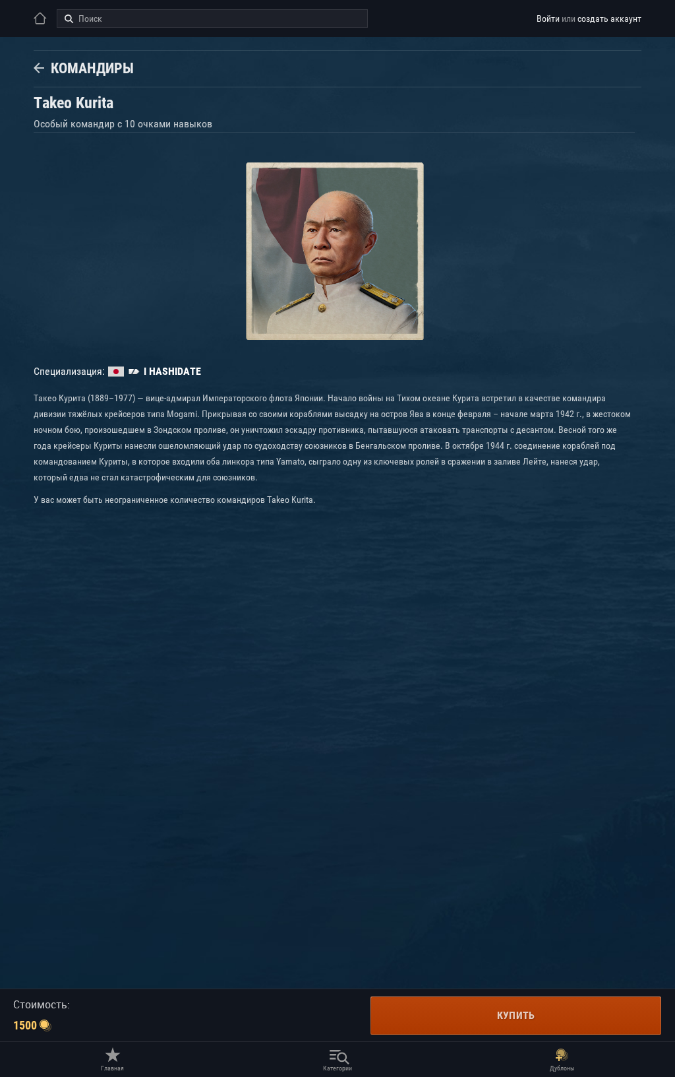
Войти (548, 18)
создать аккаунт (609, 18)
